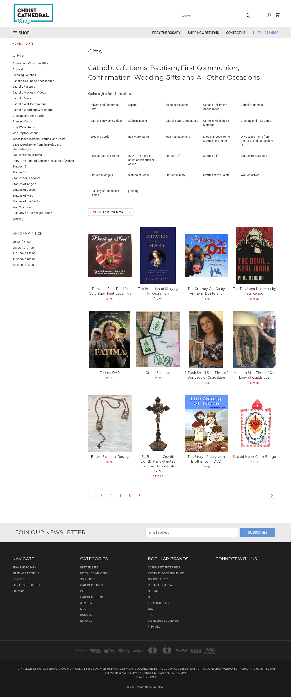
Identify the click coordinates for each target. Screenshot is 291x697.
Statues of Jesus (24, 189)
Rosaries (86, 614)
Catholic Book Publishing (166, 573)
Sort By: (96, 212)
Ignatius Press (158, 603)
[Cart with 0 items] (277, 15)
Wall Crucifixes (22, 207)
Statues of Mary (23, 195)
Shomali (154, 591)
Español (86, 620)
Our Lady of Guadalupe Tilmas (32, 213)
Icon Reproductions (25, 133)
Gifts (83, 591)
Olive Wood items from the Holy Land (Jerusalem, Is (37, 147)
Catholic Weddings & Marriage (33, 110)
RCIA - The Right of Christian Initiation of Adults (43, 160)
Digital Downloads (94, 573)
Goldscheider (158, 579)
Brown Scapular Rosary (110, 457)
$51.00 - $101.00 (23, 247)
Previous (279, 682)
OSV (150, 609)
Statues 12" (20, 166)
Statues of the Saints (26, 201)
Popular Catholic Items (27, 155)
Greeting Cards (22, 121)
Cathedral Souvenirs (163, 620)
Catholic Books (91, 597)
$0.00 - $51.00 (21, 241)
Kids (83, 609)
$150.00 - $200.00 (24, 259)
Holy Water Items (24, 127)
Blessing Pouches (24, 75)
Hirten (152, 597)
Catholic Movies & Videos (29, 92)
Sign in (17, 585)
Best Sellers (89, 567)
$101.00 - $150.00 (24, 253)
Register (34, 585)
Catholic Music (22, 98)
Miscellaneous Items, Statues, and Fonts (39, 139)
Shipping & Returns (203, 33)
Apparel (18, 69)
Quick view (110, 254)
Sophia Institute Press (164, 567)
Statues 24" (20, 172)
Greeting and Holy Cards (28, 115)
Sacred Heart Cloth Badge (254, 457)
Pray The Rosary (166, 33)
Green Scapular (158, 373)
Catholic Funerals (24, 86)
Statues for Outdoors (26, 178)
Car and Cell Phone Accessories (33, 81)
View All (154, 626)
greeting (18, 219)
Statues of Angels (24, 184)
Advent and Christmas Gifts (30, 63)
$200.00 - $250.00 (24, 265)
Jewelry (86, 603)
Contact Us (236, 33)
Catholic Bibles (91, 585)
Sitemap (18, 591)
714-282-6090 (268, 33)
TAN (150, 614)
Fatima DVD (110, 373)
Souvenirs (87, 579)
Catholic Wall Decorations (29, 104)
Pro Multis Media (160, 585)
